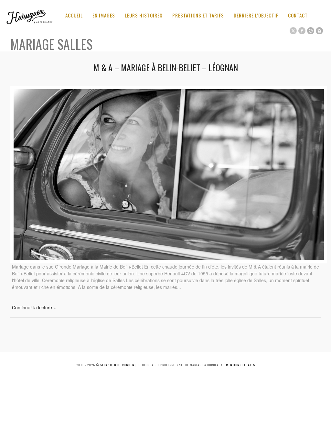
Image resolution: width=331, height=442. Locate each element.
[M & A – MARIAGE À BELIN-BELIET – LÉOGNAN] (168, 261)
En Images (103, 15)
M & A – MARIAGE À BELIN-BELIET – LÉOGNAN (165, 67)
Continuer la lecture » (34, 307)
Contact (298, 15)
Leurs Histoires (144, 15)
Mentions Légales (240, 364)
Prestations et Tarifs (198, 15)
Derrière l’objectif (256, 15)
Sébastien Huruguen (117, 364)
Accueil (74, 15)
